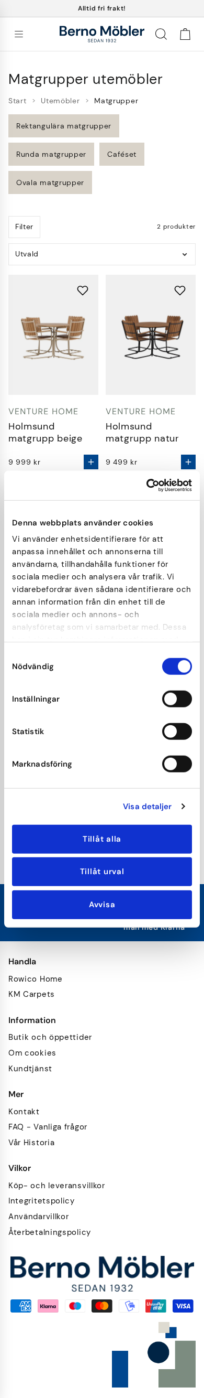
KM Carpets (31, 994)
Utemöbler (60, 100)
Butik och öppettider (50, 1037)
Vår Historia (31, 1143)
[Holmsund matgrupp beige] (53, 335)
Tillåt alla (102, 838)
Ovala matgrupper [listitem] (50, 182)
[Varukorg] (185, 34)
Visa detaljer (147, 806)
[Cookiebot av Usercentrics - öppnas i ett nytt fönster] (146, 485)
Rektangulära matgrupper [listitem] (63, 126)
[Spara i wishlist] (82, 290)
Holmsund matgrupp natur (142, 432)
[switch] (177, 698)
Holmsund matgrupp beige (45, 432)
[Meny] (18, 34)
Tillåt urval (102, 871)
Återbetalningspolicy (49, 1232)
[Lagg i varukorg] (91, 462)
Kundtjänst (30, 1069)
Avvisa (102, 904)
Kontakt (24, 1112)
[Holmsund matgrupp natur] (151, 335)
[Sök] (161, 34)
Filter (24, 226)
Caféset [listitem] (122, 154)
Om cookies (32, 1053)
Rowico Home (35, 979)
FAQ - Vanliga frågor (47, 1127)
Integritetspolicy (41, 1201)
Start (17, 100)
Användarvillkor (38, 1217)
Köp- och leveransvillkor (56, 1186)
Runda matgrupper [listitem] (51, 154)
